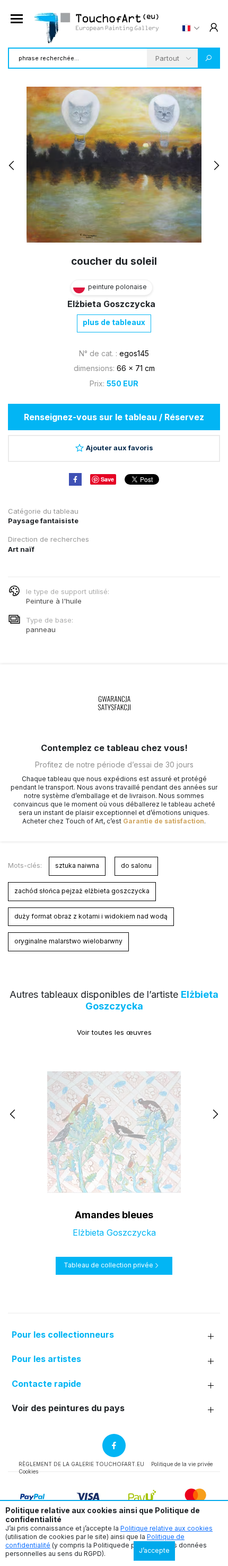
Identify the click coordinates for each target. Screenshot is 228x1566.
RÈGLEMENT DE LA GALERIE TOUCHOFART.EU (81, 1464)
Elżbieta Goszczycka (111, 304)
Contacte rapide (46, 1384)
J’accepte (154, 1550)
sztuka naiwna (77, 865)
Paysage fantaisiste (43, 520)
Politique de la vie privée (182, 1464)
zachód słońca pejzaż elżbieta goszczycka (82, 891)
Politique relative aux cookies (166, 1528)
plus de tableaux (114, 322)
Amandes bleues (114, 1214)
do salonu (136, 865)
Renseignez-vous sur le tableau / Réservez (114, 417)
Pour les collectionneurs (63, 1335)
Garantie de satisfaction (163, 821)
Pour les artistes (46, 1359)
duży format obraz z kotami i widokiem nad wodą (91, 916)
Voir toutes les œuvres (114, 1032)
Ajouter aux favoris (119, 447)
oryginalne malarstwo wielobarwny (68, 941)
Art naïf (21, 549)
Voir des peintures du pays (68, 1408)
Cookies (28, 1471)
